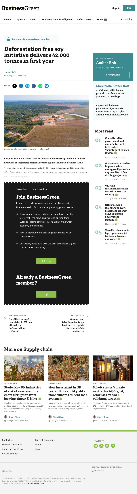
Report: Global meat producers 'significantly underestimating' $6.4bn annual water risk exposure (112, 110)
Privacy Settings (10, 453)
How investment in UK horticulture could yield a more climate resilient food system (67, 393)
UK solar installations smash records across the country (116, 190)
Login (46, 294)
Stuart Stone (14, 417)
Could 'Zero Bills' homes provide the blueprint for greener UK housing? (110, 93)
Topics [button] (19, 19)
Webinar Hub (84, 19)
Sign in (116, 8)
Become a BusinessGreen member (31, 39)
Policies (39, 444)
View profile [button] (113, 74)
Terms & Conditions (45, 440)
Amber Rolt (10, 72)
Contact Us (7, 440)
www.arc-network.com (35, 483)
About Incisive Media (12, 449)
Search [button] (124, 19)
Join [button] (129, 8)
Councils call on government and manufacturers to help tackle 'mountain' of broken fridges (117, 146)
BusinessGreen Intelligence (56, 19)
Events (33, 19)
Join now (46, 261)
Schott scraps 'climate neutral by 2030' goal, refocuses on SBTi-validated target (109, 393)
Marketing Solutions (12, 444)
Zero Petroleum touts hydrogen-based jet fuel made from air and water (117, 235)
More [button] (100, 19)
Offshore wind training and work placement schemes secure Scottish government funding (116, 212)
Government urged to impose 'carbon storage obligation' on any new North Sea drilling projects (117, 169)
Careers (38, 449)
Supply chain (10, 383)
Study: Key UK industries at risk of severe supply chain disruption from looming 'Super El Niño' (22, 393)
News (7, 19)
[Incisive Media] (7, 471)
